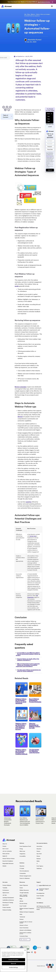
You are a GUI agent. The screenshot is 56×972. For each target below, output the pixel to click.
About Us (5, 843)
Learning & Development (8, 897)
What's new (22, 851)
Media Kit (5, 856)
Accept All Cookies (13, 959)
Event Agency (40, 866)
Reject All (13, 963)
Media (38, 861)
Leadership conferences (8, 900)
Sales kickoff (6, 905)
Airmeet (20, 416)
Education (22, 866)
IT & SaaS (22, 868)
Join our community (7, 851)
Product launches (7, 907)
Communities (23, 873)
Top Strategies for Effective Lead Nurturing (34, 751)
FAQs (21, 914)
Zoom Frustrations (24, 927)
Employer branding (7, 909)
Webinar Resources (24, 890)
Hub (25, 14)
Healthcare (39, 868)
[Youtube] (48, 967)
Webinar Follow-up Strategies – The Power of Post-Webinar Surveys (21, 726)
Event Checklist (40, 895)
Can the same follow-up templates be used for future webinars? (29, 670)
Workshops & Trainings (8, 902)
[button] (3, 107)
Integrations (22, 853)
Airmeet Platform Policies (9, 858)
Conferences (6, 890)
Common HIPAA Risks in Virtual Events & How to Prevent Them (40, 820)
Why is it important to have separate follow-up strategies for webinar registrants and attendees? (28, 665)
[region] (13, 960)
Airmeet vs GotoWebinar (25, 930)
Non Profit (39, 853)
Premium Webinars (7, 885)
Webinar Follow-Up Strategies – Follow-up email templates (21, 701)
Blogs (21, 898)
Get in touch (5, 848)
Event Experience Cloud (25, 846)
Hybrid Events (6, 892)
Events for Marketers (25, 878)
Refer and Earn (6, 853)
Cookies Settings (13, 967)
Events (21, 887)
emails (17, 286)
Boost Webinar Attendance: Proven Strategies (35, 700)
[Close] (25, 950)
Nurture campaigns (20, 387)
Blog (28, 14)
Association (39, 846)
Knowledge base (40, 893)
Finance (38, 851)
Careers (4, 846)
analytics (28, 502)
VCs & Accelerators (24, 871)
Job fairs (5, 895)
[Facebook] (47, 965)
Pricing (21, 848)
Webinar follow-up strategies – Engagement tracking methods (21, 752)
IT (37, 863)
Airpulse (4, 866)
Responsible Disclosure (8, 863)
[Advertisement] (50, 78)
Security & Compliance (8, 861)
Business (39, 858)
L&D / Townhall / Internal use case (24, 896)
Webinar (33, 14)
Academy (39, 898)
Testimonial (22, 916)
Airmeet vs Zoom (24, 925)
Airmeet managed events (25, 875)
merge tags (33, 536)
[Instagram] (51, 967)
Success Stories (23, 903)
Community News (24, 936)
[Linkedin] (53, 965)
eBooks (21, 901)
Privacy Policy (49, 156)
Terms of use (49, 155)
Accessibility (23, 856)
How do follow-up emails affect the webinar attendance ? (28, 659)
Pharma (38, 856)
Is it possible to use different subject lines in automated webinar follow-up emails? (28, 654)
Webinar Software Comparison (27, 912)
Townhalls (5, 887)
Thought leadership (24, 892)
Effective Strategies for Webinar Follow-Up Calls (34, 726)
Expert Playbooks (24, 885)
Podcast (21, 919)
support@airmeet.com (45, 885)
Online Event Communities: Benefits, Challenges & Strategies (8, 821)
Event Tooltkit (23, 906)
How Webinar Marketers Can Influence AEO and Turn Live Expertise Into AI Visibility (25, 821)
